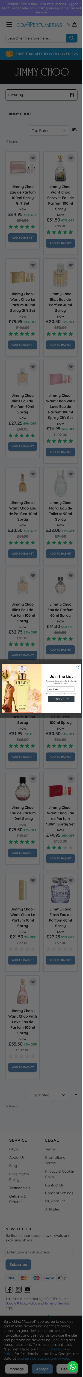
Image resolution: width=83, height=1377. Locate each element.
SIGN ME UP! (61, 699)
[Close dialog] (78, 666)
